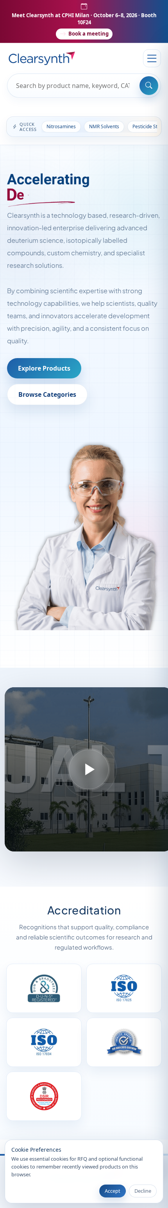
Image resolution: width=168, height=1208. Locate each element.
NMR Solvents (104, 126)
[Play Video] (89, 769)
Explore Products (44, 368)
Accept (112, 1190)
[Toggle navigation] (152, 58)
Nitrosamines (61, 126)
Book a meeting (88, 33)
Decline (142, 1190)
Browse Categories (47, 394)
